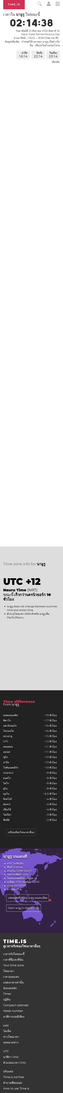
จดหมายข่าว (11, 1042)
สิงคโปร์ (7, 799)
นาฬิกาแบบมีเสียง (13, 1016)
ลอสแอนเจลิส (10, 715)
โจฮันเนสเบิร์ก (10, 767)
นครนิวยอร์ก (10, 725)
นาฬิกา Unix (11, 1057)
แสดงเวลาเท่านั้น (13, 982)
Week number (13, 1011)
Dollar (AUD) (23, 870)
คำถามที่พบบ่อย (12, 1083)
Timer (7, 994)
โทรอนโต (8, 731)
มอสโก (7, 778)
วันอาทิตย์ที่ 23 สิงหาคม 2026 (38, 30)
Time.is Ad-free (13, 1077)
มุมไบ (6, 793)
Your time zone (13, 965)
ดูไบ (5, 788)
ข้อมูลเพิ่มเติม (12, 41)
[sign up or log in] (49, 5)
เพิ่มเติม (56, 61)
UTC (5, 741)
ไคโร (6, 783)
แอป (5, 1025)
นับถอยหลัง (10, 988)
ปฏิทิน (6, 999)
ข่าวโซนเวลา (11, 1037)
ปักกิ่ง (38, 54)
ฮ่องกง (6, 804)
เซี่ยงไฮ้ (7, 809)
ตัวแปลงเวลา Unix (14, 1062)
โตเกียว (53, 54)
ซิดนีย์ (6, 820)
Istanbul (8, 772)
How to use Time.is (16, 1088)
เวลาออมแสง (11, 976)
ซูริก (5, 757)
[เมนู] (58, 4)
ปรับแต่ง (8, 1071)
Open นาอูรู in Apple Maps (23, 908)
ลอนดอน (8, 746)
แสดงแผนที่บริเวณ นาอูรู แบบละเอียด (27, 897)
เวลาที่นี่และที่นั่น (13, 959)
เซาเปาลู (7, 736)
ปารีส (23, 54)
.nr (35, 878)
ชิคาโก (7, 720)
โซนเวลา (8, 971)
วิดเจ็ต (7, 1031)
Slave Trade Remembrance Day (40, 34)
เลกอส (6, 751)
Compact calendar (16, 1005)
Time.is (14, 4)
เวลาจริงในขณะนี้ (13, 954)
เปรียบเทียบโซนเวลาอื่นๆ (21, 832)
